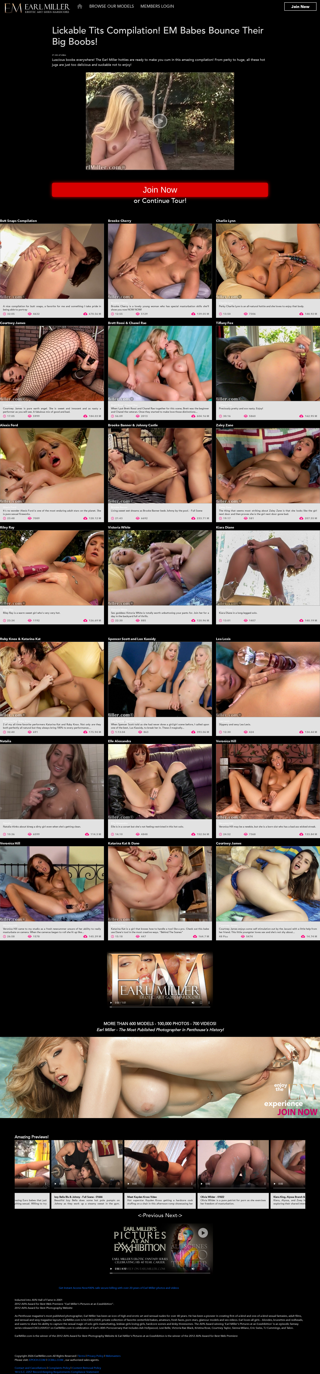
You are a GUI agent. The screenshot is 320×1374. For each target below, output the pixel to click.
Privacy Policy (95, 1356)
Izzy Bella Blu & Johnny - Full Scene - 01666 (78, 1197)
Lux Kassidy (117, 721)
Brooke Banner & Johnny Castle (133, 425)
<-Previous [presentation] (151, 1215)
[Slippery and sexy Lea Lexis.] (268, 679)
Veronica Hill (226, 741)
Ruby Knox (25, 721)
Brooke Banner (119, 507)
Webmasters (113, 1356)
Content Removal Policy (86, 1368)
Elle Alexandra (119, 741)
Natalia (5, 741)
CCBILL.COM (56, 1360)
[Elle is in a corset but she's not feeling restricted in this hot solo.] (160, 781)
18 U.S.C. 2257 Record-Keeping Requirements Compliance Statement (57, 1372)
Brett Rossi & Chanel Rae (127, 323)
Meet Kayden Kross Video (142, 1197)
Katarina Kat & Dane (124, 843)
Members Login (157, 6)
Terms (81, 1356)
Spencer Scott (133, 721)
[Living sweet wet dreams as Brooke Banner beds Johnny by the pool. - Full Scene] (160, 465)
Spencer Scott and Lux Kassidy (132, 639)
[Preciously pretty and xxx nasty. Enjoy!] (268, 363)
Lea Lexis (223, 639)
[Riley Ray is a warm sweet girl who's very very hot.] (52, 568)
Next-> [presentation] (173, 1215)
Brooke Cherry (119, 221)
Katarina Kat (10, 721)
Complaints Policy (59, 1368)
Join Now (300, 7)
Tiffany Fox (224, 323)
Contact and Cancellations (30, 1368)
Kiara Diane (225, 527)
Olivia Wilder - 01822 (212, 1197)
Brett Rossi (117, 405)
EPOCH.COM (37, 1360)
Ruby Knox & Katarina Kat (20, 639)
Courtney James (12, 323)
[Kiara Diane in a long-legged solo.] (268, 568)
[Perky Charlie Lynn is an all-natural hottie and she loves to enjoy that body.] (268, 261)
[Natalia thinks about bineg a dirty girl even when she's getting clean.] (52, 781)
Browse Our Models (111, 6)
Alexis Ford (9, 425)
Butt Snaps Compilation (18, 221)
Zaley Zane (224, 425)
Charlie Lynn (226, 221)
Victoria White (119, 527)
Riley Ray (7, 527)
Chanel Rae (131, 405)
